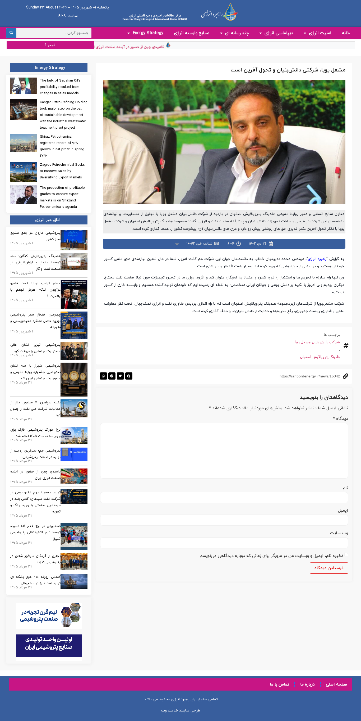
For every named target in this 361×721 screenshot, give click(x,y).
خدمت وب (169, 710)
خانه (346, 33)
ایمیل (343, 510)
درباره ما (307, 684)
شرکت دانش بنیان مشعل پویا (317, 342)
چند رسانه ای (237, 33)
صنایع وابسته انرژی (191, 33)
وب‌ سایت (339, 533)
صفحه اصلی (336, 684)
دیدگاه (340, 419)
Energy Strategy (148, 33)
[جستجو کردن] (11, 33)
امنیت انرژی (320, 33)
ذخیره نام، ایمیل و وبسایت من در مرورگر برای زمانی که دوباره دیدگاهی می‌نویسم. (271, 556)
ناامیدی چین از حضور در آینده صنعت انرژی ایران (136, 46)
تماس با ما (279, 684)
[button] (128, 376)
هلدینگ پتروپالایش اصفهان (320, 357)
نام (345, 488)
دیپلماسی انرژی (279, 33)
